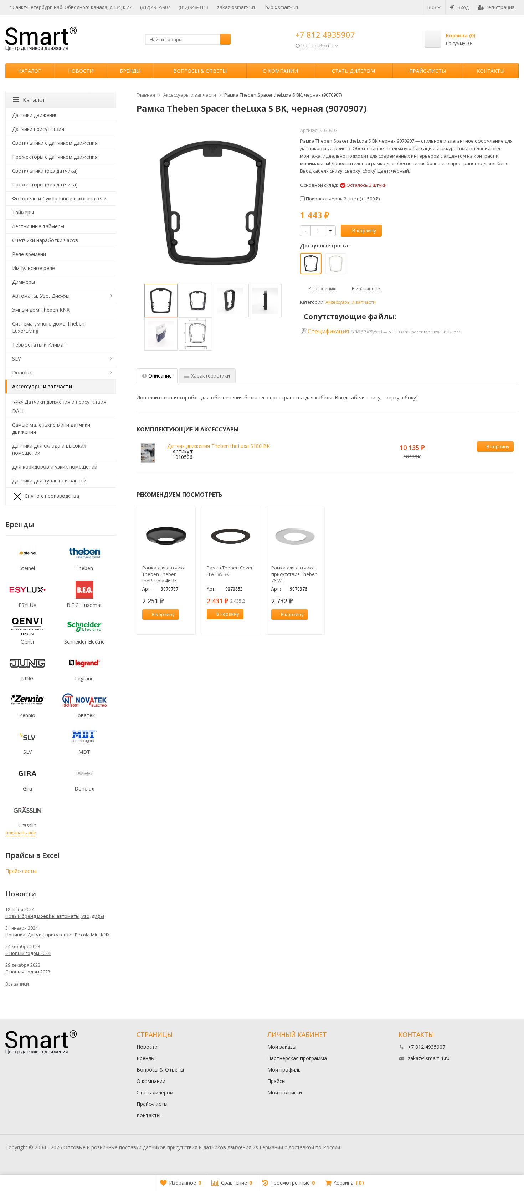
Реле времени (29, 254)
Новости (80, 70)
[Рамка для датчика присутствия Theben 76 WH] (295, 536)
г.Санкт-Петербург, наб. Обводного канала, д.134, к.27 (71, 7)
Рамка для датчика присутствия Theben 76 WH (294, 574)
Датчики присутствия (38, 129)
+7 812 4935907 (325, 34)
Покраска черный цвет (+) (342, 198)
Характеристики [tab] (210, 375)
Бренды (130, 70)
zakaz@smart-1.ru (237, 7)
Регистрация (500, 7)
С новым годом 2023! (28, 971)
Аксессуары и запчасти (350, 302)
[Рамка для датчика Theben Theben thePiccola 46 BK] (166, 536)
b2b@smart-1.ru (282, 7)
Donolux (22, 372)
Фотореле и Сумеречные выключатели (59, 198)
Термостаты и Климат (39, 344)
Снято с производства (52, 495)
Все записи (17, 984)
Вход (463, 7)
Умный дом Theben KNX (41, 309)
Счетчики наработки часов (45, 240)
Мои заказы (281, 1046)
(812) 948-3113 (194, 7)
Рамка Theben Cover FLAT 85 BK (230, 570)
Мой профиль (284, 1069)
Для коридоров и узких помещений (54, 466)
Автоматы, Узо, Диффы (41, 295)
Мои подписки (284, 1092)
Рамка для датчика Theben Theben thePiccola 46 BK (164, 574)
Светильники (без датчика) (45, 170)
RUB (432, 7)
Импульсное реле (33, 268)
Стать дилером (353, 70)
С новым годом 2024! (28, 953)
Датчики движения (35, 115)
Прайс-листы (427, 70)
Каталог (29, 70)
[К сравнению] (496, 458)
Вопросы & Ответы (200, 70)
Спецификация (328, 331)
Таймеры (23, 212)
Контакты (490, 70)
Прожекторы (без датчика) (45, 184)
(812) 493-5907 (155, 7)
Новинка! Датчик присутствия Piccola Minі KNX (57, 934)
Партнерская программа (297, 1058)
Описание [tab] (160, 375)
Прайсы (276, 1081)
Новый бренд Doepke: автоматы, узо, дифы (54, 916)
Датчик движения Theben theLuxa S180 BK (218, 446)
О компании (280, 70)
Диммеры (23, 281)
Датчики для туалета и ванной (49, 480)
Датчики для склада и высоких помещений (49, 449)
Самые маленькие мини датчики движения (51, 428)
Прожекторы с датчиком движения (55, 156)
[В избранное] (507, 458)
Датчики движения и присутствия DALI (59, 406)
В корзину (364, 230)
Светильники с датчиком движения (55, 142)
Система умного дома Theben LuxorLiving (48, 327)
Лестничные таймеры (38, 226)
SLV (16, 358)
